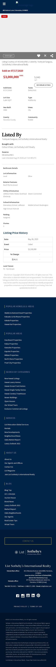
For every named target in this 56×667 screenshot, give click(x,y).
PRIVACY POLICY (20, 607)
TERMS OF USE (36, 607)
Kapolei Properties (12, 351)
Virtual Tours (9, 524)
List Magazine (10, 470)
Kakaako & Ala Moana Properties (17, 316)
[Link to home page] (28, 4)
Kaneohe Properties (12, 347)
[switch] (38, 55)
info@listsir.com (46, 586)
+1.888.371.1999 (29, 586)
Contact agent (9, 56)
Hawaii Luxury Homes (13, 382)
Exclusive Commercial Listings (16, 409)
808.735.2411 (11, 586)
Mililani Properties (11, 355)
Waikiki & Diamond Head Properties (18, 313)
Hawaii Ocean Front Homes (15, 386)
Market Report (10, 509)
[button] (28, 541)
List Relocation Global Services (17, 424)
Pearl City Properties (13, 363)
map (45, 578)
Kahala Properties (11, 320)
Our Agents (9, 517)
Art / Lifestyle (10, 494)
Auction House (10, 498)
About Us (8, 459)
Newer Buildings (11, 397)
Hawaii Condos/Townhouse (15, 393)
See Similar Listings (43, 85)
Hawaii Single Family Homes (15, 390)
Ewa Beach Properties (13, 340)
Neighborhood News (12, 436)
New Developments (12, 432)
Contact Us (9, 467)
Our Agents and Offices (14, 463)
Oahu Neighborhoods (13, 513)
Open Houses (10, 401)
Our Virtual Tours (11, 405)
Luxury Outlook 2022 (12, 443)
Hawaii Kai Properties (13, 324)
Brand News (9, 501)
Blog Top (8, 490)
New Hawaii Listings (12, 378)
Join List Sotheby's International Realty (20, 474)
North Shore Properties (14, 359)
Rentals (7, 428)
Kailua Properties (11, 344)
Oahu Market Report (12, 440)
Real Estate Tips (11, 520)
